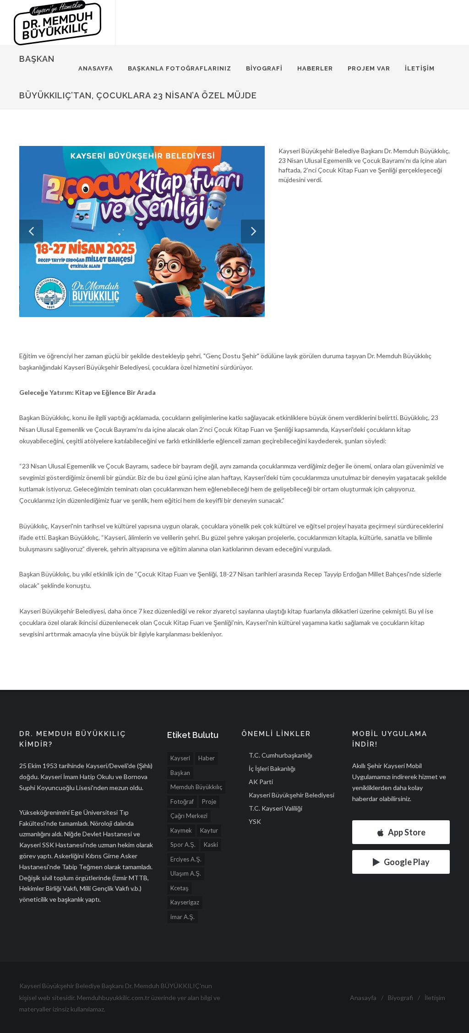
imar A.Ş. (182, 916)
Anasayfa (95, 68)
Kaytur (209, 830)
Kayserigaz (184, 902)
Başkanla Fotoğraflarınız (179, 68)
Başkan (180, 772)
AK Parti (261, 782)
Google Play (407, 862)
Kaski (211, 844)
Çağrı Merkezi (188, 815)
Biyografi (264, 68)
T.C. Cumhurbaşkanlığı (280, 755)
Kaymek (181, 830)
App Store (406, 832)
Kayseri (180, 758)
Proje (209, 801)
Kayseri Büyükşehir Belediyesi (291, 795)
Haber (206, 758)
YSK (255, 821)
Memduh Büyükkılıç (196, 787)
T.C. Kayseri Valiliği (275, 808)
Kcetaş (179, 888)
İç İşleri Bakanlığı (272, 768)
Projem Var (369, 68)
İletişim (420, 68)
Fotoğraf (182, 801)
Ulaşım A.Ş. (185, 873)
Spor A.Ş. (183, 844)
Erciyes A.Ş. (186, 859)
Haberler (315, 68)
